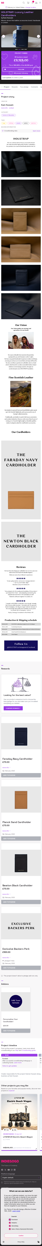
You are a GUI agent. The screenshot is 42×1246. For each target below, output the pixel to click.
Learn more (18, 1062)
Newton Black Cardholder (17, 885)
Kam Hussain (8, 18)
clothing (11, 123)
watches (33, 123)
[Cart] (28, 2)
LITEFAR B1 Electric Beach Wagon (18, 1137)
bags (4, 123)
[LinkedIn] (14, 1170)
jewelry (18, 123)
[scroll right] (38, 36)
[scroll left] (3, 36)
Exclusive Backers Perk (16, 948)
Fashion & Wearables (8, 115)
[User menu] (36, 2)
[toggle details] (37, 1150)
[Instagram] (12, 1170)
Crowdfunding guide (29, 1050)
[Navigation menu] (40, 3)
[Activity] (32, 3)
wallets (26, 123)
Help (16, 1050)
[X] (5, 1170)
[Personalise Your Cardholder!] (15, 1001)
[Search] (24, 2)
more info (4, 108)
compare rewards (13, 708)
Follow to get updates (9, 1066)
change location (30, 7)
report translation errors (16, 1183)
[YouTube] (9, 1170)
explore (11, 1090)
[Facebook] (2, 1170)
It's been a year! (12, 77)
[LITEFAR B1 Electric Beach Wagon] (19, 1112)
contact (11, 108)
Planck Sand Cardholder (16, 822)
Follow (21, 69)
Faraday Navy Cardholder (17, 758)
